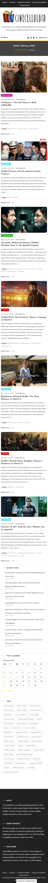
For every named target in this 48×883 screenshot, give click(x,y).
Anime (9, 197)
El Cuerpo (19, 269)
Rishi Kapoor (11, 271)
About (5, 2)
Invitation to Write (23, 2)
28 (29, 685)
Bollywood (11, 269)
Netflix (16, 197)
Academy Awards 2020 (25, 553)
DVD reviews (8, 723)
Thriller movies (18, 768)
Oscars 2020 (12, 556)
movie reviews (23, 741)
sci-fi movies (9, 759)
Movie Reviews (7, 235)
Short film (36, 759)
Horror (6, 728)
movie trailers (33, 129)
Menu (5, 37)
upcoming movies (11, 772)
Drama (39, 719)
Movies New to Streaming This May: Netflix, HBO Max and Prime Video (25, 574)
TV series (30, 768)
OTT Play (5, 310)
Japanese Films (21, 732)
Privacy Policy (25, 5)
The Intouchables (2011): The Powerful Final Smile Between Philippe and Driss (22, 585)
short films (8, 763)
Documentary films (25, 719)
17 (4, 681)
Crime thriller (34, 715)
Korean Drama (36, 732)
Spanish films (21, 763)
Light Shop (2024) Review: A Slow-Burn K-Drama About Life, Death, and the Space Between (25, 611)
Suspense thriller (35, 763)
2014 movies (9, 706)
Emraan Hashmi (30, 269)
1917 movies (11, 553)
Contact (12, 2)
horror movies (29, 728)
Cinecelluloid (20, 99)
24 (5, 685)
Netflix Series (24, 343)
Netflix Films (30, 745)
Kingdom (10, 487)
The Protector (36, 343)
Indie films (8, 732)
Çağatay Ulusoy (13, 343)
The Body (21, 271)
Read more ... (6, 134)
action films (8, 710)
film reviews (21, 723)
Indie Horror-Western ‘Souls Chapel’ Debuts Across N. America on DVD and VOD (24, 595)
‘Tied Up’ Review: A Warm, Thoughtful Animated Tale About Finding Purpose (24, 631)
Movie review (9, 741)
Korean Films (9, 737)
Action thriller (22, 710)
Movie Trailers (6, 95)
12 (17, 677)
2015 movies (21, 706)
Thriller (27, 422)
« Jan (5, 691)
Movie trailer (37, 741)
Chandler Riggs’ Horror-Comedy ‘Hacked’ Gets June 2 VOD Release (24, 621)
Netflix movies (9, 750)
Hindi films (34, 723)
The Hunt (20, 422)
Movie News (6, 164)
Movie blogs (36, 737)
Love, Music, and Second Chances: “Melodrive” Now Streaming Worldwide (23, 641)
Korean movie (22, 737)
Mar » (10, 691)
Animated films (36, 710)
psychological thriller (25, 754)
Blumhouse (11, 422)
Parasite (22, 556)
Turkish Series (6, 346)
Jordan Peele (22, 129)
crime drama (20, 715)
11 (10, 677)
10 (4, 677)
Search (42, 37)
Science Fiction (23, 759)
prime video (8, 754)
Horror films (16, 728)
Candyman (11, 129)
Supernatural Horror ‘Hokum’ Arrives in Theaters (22, 603)
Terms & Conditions (39, 2)
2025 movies (35, 706)
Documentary (9, 719)
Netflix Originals (24, 750)
